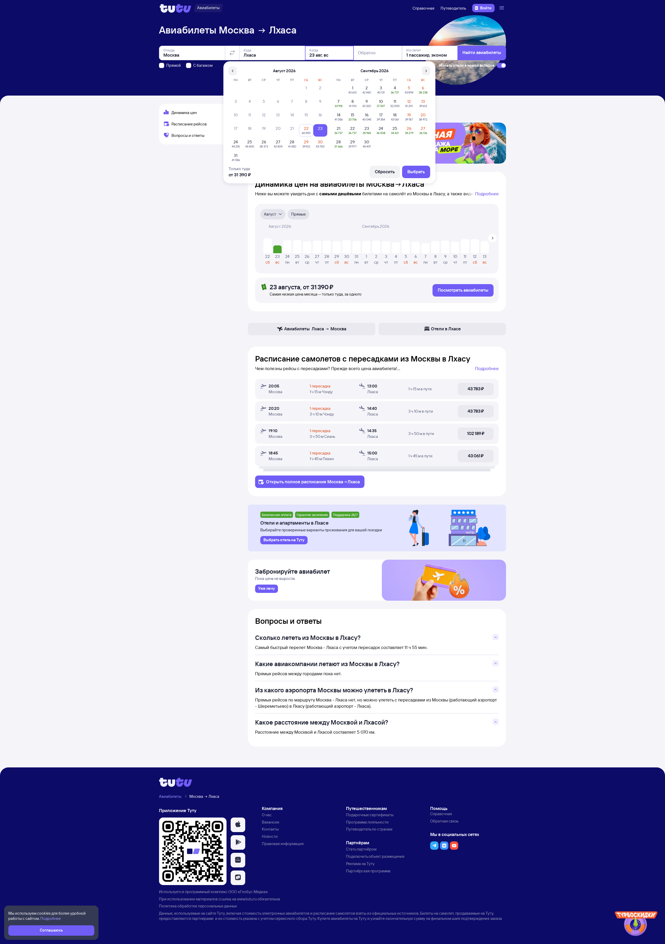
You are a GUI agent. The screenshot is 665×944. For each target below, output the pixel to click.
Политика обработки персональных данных (198, 905)
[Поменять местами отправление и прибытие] (232, 53)
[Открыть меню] (502, 8)
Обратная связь (444, 821)
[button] (238, 825)
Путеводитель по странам (369, 829)
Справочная (423, 8)
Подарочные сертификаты (370, 814)
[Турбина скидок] (636, 924)
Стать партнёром (361, 849)
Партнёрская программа (368, 870)
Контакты (270, 829)
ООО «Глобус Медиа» (248, 891)
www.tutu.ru (247, 898)
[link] (266, 589)
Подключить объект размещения (375, 856)
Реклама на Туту (360, 863)
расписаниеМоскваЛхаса (330, 481)
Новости (270, 836)
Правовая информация (283, 843)
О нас (267, 814)
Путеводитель (453, 8)
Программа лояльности (367, 822)
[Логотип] (175, 8)
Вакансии (270, 822)
